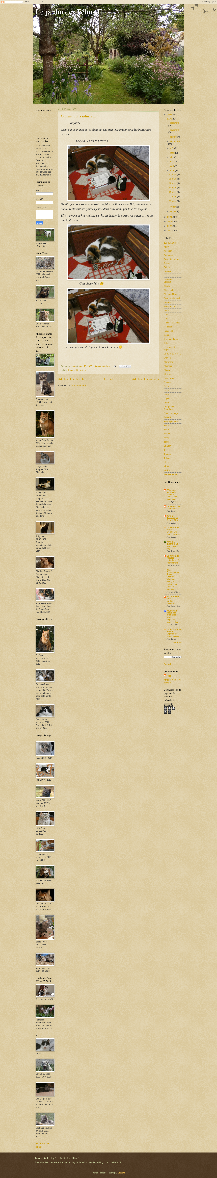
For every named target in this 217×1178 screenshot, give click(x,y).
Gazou (167, 314)
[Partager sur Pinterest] (129, 366)
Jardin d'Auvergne (172, 517)
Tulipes (167, 458)
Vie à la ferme (170, 474)
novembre (174, 130)
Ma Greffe (168, 362)
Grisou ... (168, 318)
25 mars (173, 179)
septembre (175, 141)
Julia (166, 343)
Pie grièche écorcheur (169, 407)
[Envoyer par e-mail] (120, 366)
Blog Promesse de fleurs (173, 572)
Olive (166, 386)
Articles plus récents (71, 379)
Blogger (121, 1173)
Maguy (167, 370)
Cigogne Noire (170, 294)
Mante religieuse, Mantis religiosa (174, 619)
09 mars (173, 196)
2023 (169, 221)
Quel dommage (171, 413)
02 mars (173, 201)
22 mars (173, 183)
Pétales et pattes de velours (171, 492)
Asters (167, 263)
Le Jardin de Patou (173, 528)
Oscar (167, 390)
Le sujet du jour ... (172, 354)
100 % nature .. (171, 243)
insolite (167, 335)
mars (172, 170)
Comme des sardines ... (78, 115)
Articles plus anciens (145, 379)
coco (168, 676)
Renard (167, 417)
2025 (169, 119)
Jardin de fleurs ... (172, 339)
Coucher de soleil (172, 298)
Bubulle (167, 271)
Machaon (168, 366)
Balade (167, 267)
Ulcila (166, 462)
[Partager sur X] (125, 366)
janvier (173, 211)
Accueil (108, 379)
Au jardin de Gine (173, 597)
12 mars (173, 192)
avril (172, 166)
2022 (169, 226)
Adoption (168, 251)
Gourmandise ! (173, 509)
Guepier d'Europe (172, 323)
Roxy (166, 429)
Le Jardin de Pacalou (173, 557)
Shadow (167, 446)
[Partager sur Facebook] (127, 366)
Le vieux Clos (173, 506)
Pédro (166, 402)
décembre (174, 123)
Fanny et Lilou (170, 306)
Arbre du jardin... (172, 259)
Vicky (166, 466)
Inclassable (169, 331)
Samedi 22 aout (174, 520)
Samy (166, 438)
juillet (172, 153)
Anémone (168, 255)
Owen (166, 394)
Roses (167, 425)
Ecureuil (168, 302)
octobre (173, 137)
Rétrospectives (171, 421)
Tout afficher (177, 643)
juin (172, 157)
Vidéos (167, 470)
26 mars (173, 174)
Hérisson (168, 327)
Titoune (167, 454)
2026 (169, 115)
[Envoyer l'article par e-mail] (115, 366)
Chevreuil (168, 290)
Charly (167, 286)
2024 (169, 217)
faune (166, 310)
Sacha (167, 433)
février (173, 207)
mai (172, 162)
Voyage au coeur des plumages (172, 613)
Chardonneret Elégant (170, 280)
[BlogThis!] (122, 366)
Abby (166, 247)
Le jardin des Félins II (69, 12)
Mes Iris (168, 374)
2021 (169, 230)
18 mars (173, 188)
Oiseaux (168, 382)
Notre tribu (81, 370)
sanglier (167, 442)
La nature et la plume (174, 630)
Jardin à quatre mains (173, 543)
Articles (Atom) (79, 385)
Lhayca (71, 370)
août (172, 148)
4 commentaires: (103, 366)
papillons (168, 398)
